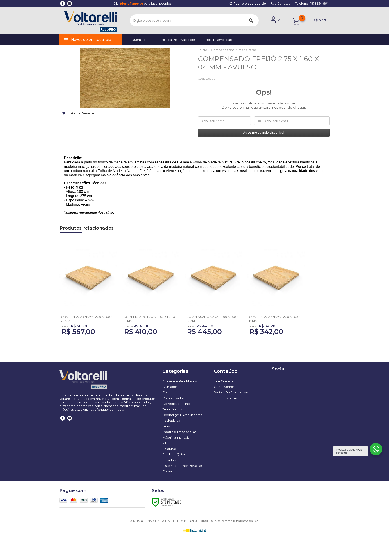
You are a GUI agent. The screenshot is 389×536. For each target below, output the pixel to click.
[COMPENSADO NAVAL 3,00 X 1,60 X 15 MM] (213, 290)
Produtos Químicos (177, 454)
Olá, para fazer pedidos (142, 3)
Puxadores (170, 460)
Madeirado (247, 50)
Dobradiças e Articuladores (182, 415)
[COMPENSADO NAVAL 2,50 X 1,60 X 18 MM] (150, 290)
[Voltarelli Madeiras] (90, 20)
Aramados (170, 387)
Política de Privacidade (178, 39)
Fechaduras (171, 420)
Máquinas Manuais (176, 437)
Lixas (166, 426)
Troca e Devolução (218, 39)
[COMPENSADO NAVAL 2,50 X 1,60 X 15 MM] (276, 290)
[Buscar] (251, 20)
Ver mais (88, 309)
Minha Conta (275, 20)
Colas (167, 392)
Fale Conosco (280, 3)
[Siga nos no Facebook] (62, 421)
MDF (166, 443)
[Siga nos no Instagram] (69, 421)
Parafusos (169, 449)
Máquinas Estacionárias (179, 432)
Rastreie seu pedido (249, 3)
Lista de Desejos (81, 113)
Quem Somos (141, 39)
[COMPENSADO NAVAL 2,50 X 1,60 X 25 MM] (88, 290)
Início (203, 50)
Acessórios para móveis (180, 381)
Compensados (223, 50)
